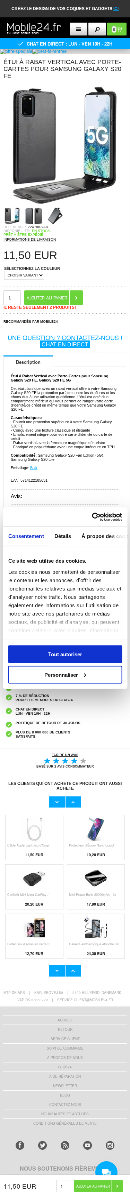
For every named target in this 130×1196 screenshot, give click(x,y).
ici (116, 8)
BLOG (65, 1095)
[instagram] (110, 1145)
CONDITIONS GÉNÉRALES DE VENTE (65, 1123)
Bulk (33, 468)
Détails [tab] (62, 536)
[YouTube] (87, 1145)
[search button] (97, 29)
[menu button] (78, 29)
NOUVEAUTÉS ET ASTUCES (65, 1113)
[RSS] (65, 1145)
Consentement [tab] (26, 536)
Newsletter (65, 1085)
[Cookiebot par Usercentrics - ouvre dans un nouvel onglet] (92, 516)
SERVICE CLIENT (65, 1038)
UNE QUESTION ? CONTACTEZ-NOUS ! (65, 340)
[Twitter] (42, 1145)
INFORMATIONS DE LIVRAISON (29, 239)
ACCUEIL (65, 1020)
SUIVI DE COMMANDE (65, 1048)
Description (28, 362)
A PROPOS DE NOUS (65, 1057)
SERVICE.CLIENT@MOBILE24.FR (85, 999)
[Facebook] (20, 1145)
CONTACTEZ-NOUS (65, 1104)
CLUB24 (65, 1067)
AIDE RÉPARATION (65, 1076)
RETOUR (65, 1029)
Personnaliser (61, 674)
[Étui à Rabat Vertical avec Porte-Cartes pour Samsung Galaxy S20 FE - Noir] (64, 205)
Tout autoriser (65, 654)
